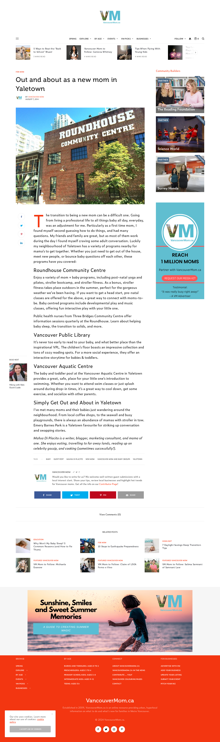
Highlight (167, 541)
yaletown (137, 459)
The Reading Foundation (176, 109)
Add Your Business (171, 670)
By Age (98, 38)
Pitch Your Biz (168, 683)
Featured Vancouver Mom (45, 560)
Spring (73, 38)
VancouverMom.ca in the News (128, 670)
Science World (168, 148)
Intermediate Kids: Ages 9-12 (79, 679)
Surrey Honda (168, 188)
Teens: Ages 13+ (72, 683)
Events (111, 38)
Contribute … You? (122, 674)
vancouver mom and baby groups (113, 459)
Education (38, 539)
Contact (116, 683)
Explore (84, 38)
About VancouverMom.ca (126, 666)
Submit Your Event (170, 679)
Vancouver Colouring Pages (127, 679)
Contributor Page (108, 484)
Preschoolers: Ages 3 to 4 (77, 670)
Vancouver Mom (36, 97)
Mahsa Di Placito (75, 459)
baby (48, 459)
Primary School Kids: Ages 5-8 (80, 674)
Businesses (142, 38)
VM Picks (126, 38)
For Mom (20, 72)
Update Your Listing (171, 674)
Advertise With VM (170, 666)
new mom (90, 459)
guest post (59, 459)
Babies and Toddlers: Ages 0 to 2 (81, 666)
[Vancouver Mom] (110, 17)
